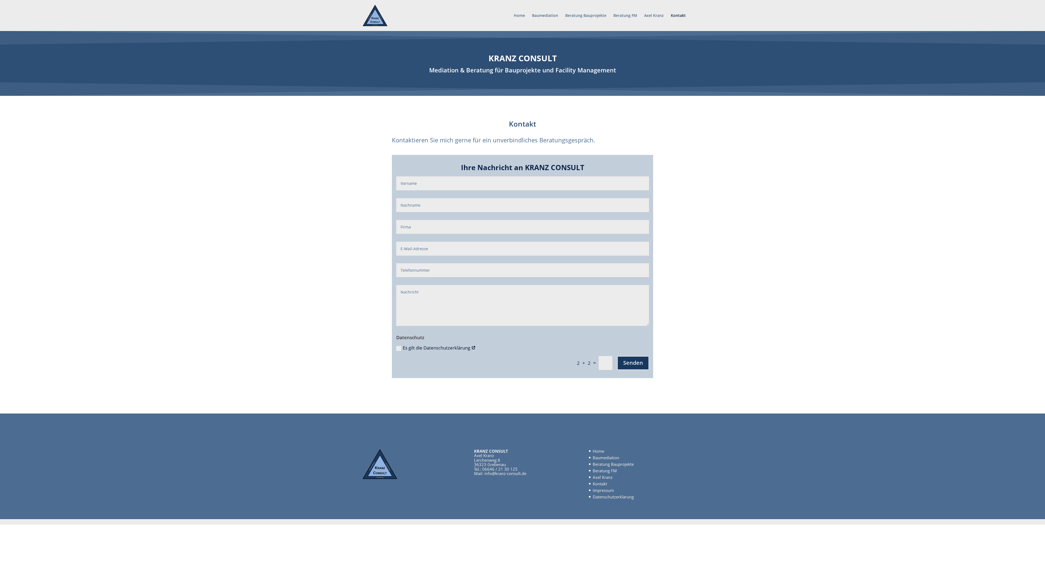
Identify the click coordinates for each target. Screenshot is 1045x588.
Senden (633, 362)
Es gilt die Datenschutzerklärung (437, 348)
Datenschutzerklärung (613, 497)
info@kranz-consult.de (505, 473)
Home (519, 16)
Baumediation (545, 16)
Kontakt (678, 16)
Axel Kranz (654, 16)
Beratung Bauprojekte (585, 16)
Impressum (603, 490)
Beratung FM (625, 16)
